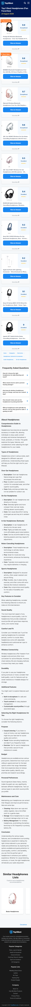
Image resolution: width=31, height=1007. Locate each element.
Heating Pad (15, 977)
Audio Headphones (8, 359)
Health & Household (15, 952)
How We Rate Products (15, 991)
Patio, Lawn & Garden (15, 950)
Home (5, 353)
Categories (12, 353)
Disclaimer (23, 924)
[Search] (25, 3)
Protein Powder (15, 980)
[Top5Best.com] (7, 3)
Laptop (16, 973)
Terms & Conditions (15, 998)
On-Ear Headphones (21, 359)
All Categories (15, 962)
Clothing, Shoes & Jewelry (15, 957)
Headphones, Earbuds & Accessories (13, 356)
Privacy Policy (15, 996)
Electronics (20, 353)
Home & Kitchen (15, 955)
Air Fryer (15, 975)
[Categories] (28, 3)
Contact (15, 993)
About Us (15, 988)
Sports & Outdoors (15, 959)
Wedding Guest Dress (15, 970)
